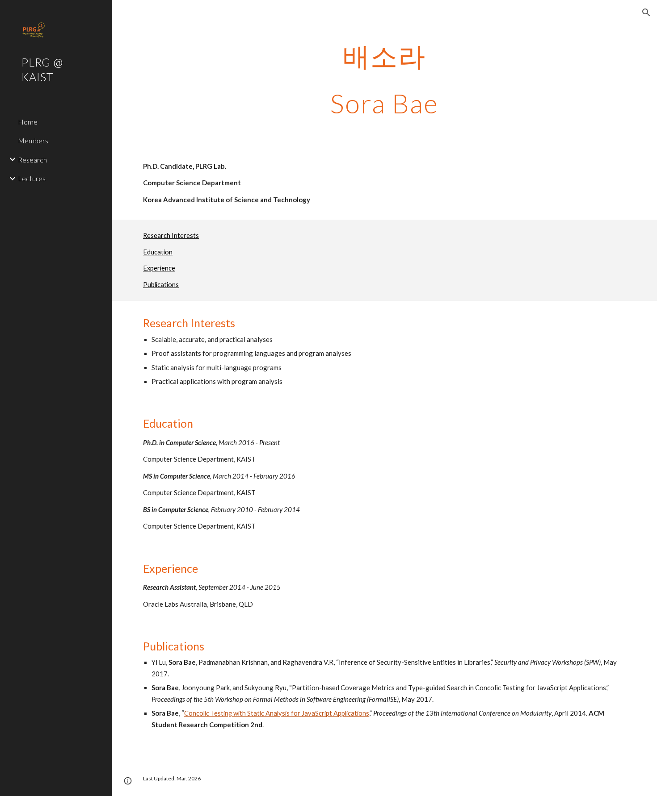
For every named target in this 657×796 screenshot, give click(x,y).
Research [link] (32, 159)
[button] (646, 12)
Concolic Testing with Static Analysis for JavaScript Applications (276, 713)
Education (158, 252)
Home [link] (28, 121)
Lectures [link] (32, 178)
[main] (384, 79)
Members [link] (33, 140)
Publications (161, 284)
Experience (159, 268)
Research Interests (171, 235)
